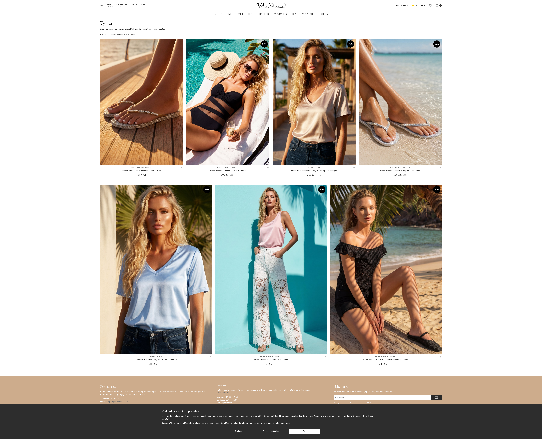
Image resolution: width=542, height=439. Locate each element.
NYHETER (218, 14)
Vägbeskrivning (224, 392)
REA (294, 14)
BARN (240, 14)
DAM (230, 14)
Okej (304, 431)
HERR (250, 14)
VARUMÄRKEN (280, 14)
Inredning (264, 14)
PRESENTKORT (308, 14)
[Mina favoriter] (430, 5)
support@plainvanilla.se (117, 401)
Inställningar (237, 431)
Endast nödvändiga (271, 431)
